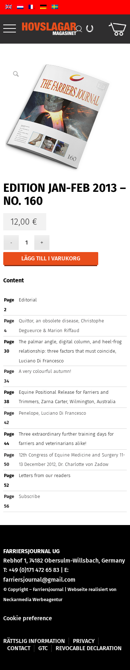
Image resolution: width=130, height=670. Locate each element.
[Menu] (9, 28)
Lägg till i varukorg (50, 258)
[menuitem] (9, 28)
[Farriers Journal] (51, 28)
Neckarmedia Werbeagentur (32, 599)
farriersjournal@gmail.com (39, 579)
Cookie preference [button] (27, 618)
